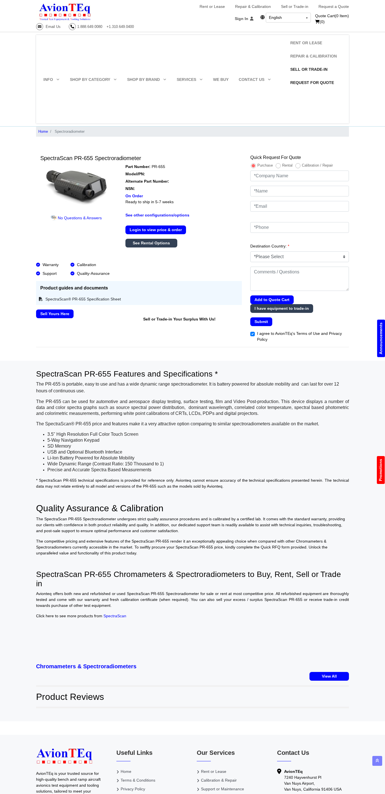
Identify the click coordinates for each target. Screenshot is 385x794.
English (275, 17)
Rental (287, 165)
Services (186, 79)
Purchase (265, 165)
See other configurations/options (157, 215)
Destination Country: (269, 246)
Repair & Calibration (253, 6)
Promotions (381, 470)
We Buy (221, 79)
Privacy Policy (133, 789)
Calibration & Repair (219, 780)
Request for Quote (312, 82)
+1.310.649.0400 (120, 27)
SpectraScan (114, 616)
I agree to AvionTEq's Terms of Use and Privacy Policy (299, 336)
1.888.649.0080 (89, 27)
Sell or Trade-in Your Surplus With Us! (179, 319)
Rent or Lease (212, 6)
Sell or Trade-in (294, 6)
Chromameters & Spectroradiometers (86, 666)
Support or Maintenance (222, 789)
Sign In (242, 18)
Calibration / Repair (317, 165)
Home (43, 131)
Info (48, 79)
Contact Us (251, 79)
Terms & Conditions (138, 780)
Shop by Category (90, 79)
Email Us (53, 27)
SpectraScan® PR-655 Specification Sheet (82, 299)
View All (329, 676)
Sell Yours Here (54, 313)
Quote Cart (332, 16)
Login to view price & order (156, 229)
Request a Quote (333, 6)
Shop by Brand (143, 79)
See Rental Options (151, 243)
